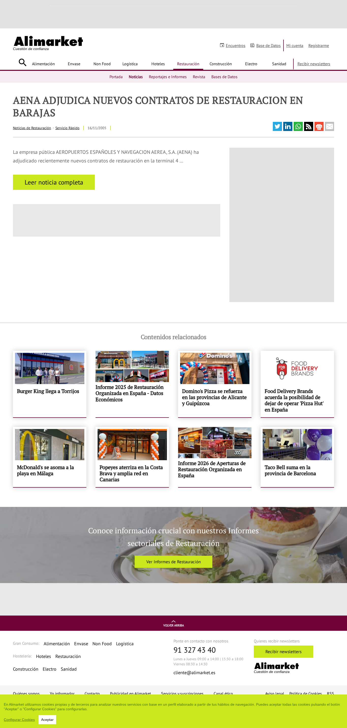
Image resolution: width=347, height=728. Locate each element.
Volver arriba (173, 625)
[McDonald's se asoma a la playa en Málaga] (49, 457)
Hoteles (158, 63)
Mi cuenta (294, 45)
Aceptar (47, 720)
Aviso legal (274, 693)
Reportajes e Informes (168, 76)
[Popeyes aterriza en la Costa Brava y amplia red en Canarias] (132, 457)
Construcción (221, 63)
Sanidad (279, 63)
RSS (330, 693)
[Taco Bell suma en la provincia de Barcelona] (297, 457)
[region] (173, 711)
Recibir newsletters (313, 63)
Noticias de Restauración (32, 128)
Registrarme (318, 45)
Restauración (188, 63)
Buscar (22, 62)
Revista (199, 76)
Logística (130, 63)
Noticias (136, 76)
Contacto (92, 693)
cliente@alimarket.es (194, 672)
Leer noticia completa (54, 182)
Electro (251, 63)
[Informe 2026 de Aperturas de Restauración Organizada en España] (214, 457)
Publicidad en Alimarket (130, 693)
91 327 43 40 (195, 650)
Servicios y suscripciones (182, 693)
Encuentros (235, 45)
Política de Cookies (305, 693)
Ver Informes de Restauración (173, 562)
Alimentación (43, 63)
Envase (74, 63)
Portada (116, 76)
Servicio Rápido (67, 128)
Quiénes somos (26, 693)
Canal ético (223, 693)
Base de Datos (268, 45)
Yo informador (62, 693)
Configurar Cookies (19, 720)
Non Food (102, 63)
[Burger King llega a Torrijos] (49, 384)
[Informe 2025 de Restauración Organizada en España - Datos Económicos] (132, 384)
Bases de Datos (224, 76)
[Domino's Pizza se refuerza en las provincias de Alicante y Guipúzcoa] (214, 384)
